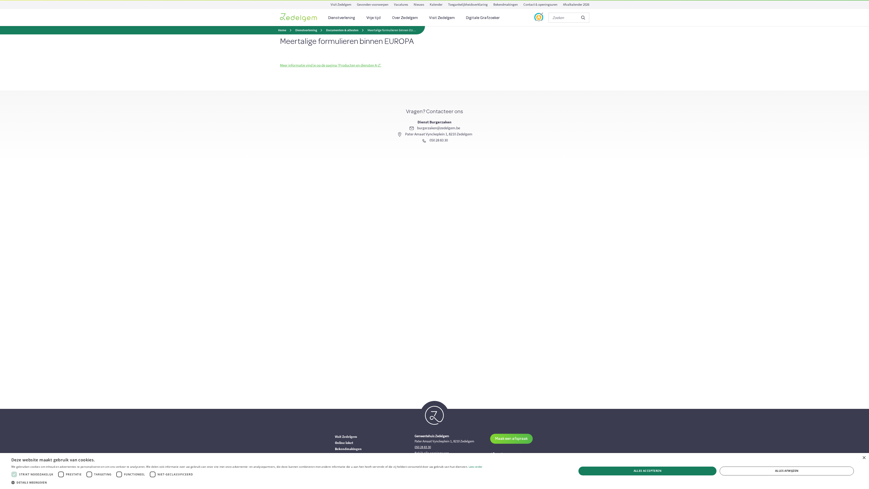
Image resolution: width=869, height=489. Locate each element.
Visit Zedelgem (341, 4)
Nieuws (419, 4)
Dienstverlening (341, 17)
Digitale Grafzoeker (483, 17)
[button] (246, 483)
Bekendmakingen (505, 4)
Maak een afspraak (511, 438)
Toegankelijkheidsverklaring (468, 4)
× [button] (864, 458)
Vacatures (401, 4)
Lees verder (475, 466)
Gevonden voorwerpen (372, 4)
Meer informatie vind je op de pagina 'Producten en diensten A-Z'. (330, 65)
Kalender (436, 4)
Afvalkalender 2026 (576, 4)
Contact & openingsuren (540, 4)
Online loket (344, 443)
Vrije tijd (373, 17)
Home (282, 30)
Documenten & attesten (342, 30)
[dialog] (434, 471)
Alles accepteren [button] (647, 471)
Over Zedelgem (405, 17)
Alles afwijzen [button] (787, 471)
